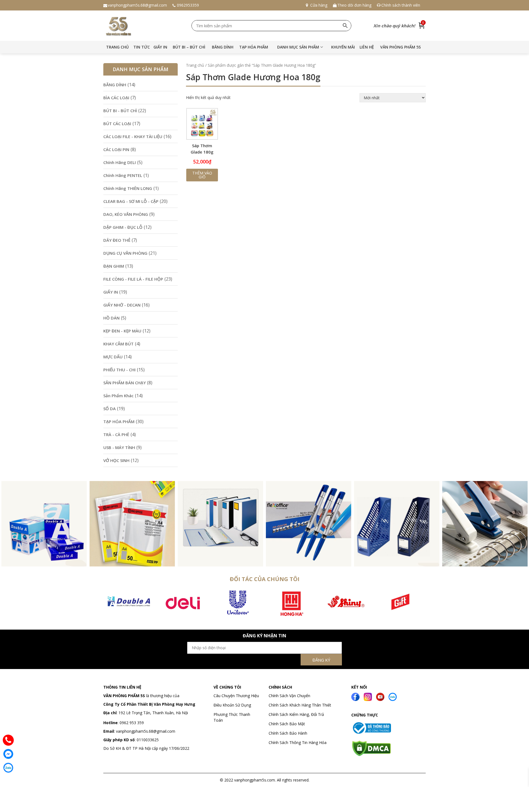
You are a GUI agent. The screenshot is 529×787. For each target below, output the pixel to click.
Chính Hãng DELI (119, 162)
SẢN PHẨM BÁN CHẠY (124, 382)
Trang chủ (117, 47)
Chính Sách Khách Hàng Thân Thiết (300, 705)
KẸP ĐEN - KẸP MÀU (122, 331)
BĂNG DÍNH (222, 47)
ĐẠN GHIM (113, 266)
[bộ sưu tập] (44, 523)
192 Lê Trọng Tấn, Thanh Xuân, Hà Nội (153, 712)
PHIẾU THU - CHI (119, 369)
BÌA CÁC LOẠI (116, 97)
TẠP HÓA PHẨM (253, 47)
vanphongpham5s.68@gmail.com (137, 5)
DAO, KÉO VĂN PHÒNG (125, 214)
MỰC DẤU (113, 356)
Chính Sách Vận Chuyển (290, 695)
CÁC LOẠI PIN (116, 149)
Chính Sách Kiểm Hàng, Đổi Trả (296, 714)
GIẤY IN (160, 47)
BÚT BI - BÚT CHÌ (120, 110)
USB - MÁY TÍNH (119, 447)
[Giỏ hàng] (422, 25)
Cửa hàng (318, 5)
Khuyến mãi (343, 47)
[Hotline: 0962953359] (8, 740)
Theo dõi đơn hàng (354, 5)
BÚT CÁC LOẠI (117, 123)
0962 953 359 (131, 722)
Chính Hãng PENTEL (122, 175)
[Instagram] (368, 696)
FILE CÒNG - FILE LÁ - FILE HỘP (133, 279)
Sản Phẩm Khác (118, 395)
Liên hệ (367, 47)
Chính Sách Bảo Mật (287, 723)
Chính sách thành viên (400, 5)
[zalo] (392, 696)
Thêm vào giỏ (202, 174)
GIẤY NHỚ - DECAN (122, 305)
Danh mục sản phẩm (298, 47)
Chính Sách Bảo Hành (288, 733)
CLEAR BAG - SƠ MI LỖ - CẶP (130, 201)
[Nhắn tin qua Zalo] (8, 767)
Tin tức (141, 47)
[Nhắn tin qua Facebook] (8, 753)
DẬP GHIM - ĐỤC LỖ (122, 227)
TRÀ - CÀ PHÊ (116, 434)
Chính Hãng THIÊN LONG (127, 188)
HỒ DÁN (111, 318)
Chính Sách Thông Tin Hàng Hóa (297, 742)
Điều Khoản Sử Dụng (232, 705)
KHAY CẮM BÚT (118, 344)
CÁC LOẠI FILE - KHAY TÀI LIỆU (132, 136)
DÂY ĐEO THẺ (116, 240)
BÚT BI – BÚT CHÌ (189, 47)
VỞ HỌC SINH (116, 460)
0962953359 (188, 5)
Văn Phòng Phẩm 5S (400, 47)
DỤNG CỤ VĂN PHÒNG (125, 253)
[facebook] (355, 696)
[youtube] (380, 696)
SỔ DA (109, 408)
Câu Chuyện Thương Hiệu (236, 695)
